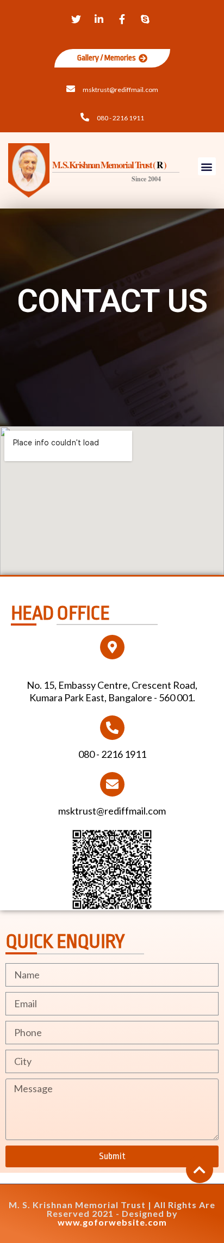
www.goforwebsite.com (112, 1222)
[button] (112, 58)
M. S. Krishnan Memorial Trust (77, 1204)
